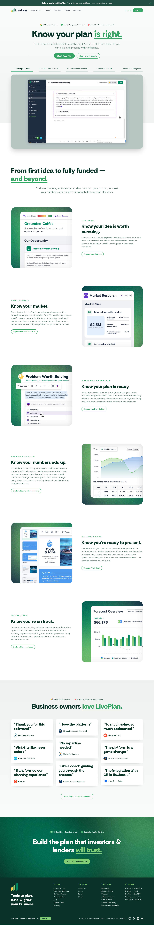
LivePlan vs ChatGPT (132, 894)
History (80, 894)
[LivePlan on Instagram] (130, 918)
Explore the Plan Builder (94, 409)
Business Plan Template (110, 905)
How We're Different (61, 891)
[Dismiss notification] (150, 3)
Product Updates (60, 897)
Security (57, 905)
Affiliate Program (107, 897)
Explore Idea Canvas (93, 254)
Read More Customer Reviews (77, 796)
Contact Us (82, 888)
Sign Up (137, 10)
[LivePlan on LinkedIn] (138, 918)
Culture (80, 897)
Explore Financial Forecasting (26, 491)
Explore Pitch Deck (92, 568)
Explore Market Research (24, 332)
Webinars (104, 894)
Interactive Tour (59, 888)
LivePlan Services (107, 891)
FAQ (55, 900)
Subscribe (45, 918)
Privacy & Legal (119, 918)
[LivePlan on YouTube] (142, 918)
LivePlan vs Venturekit (133, 900)
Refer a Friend (106, 900)
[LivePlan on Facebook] (134, 918)
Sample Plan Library (108, 903)
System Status (59, 903)
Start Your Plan (64, 56)
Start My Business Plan (77, 861)
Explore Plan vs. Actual (23, 647)
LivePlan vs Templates (133, 888)
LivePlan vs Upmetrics (133, 897)
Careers (80, 891)
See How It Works (88, 56)
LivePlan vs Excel (131, 891)
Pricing (67, 10)
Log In (128, 10)
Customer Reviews (60, 894)
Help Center (105, 888)
